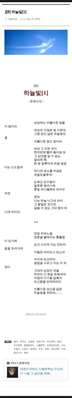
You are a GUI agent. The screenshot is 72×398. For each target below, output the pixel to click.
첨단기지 (18, 352)
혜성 (26, 352)
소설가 (25, 349)
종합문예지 (29, 345)
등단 (59, 341)
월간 (16, 341)
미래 (63, 349)
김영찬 (31, 341)
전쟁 (47, 349)
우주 (41, 349)
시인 (63, 345)
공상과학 (55, 349)
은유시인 (41, 341)
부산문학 (51, 341)
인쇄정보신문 (53, 345)
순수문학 (18, 345)
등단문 (33, 349)
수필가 (17, 349)
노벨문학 (40, 345)
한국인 (23, 341)
